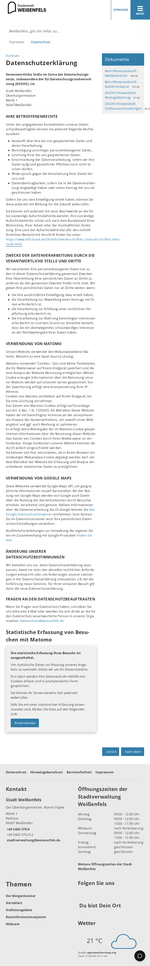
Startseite (16, 42)
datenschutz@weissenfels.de (42, 621)
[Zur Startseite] (23, 8)
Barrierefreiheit (79, 772)
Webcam (13, 924)
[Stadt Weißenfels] (39, 820)
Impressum (105, 772)
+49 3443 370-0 (17, 829)
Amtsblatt (14, 903)
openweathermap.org (101, 952)
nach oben (133, 752)
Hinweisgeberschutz (46, 772)
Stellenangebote (19, 910)
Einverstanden (25, 723)
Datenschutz (41, 42)
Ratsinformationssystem (26, 917)
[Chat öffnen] (139, 955)
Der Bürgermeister (21, 896)
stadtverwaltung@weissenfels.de (33, 840)
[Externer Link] (81, 892)
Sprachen (120, 10)
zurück (111, 752)
